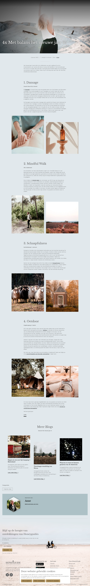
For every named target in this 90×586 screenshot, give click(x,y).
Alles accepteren (26, 580)
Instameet (71, 574)
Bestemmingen (54, 568)
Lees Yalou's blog (64, 475)
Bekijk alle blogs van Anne (31, 504)
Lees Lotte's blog (12, 472)
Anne (25, 416)
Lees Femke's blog (38, 479)
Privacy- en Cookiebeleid (70, 584)
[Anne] (13, 504)
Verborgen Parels (54, 565)
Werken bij (71, 568)
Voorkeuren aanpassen (53, 580)
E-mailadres (5, 543)
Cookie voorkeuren (83, 584)
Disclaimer (59, 584)
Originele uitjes (7, 489)
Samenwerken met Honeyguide (73, 571)
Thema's (52, 563)
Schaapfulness (56, 263)
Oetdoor (45, 330)
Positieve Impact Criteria (75, 576)
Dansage (27, 89)
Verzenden (6, 550)
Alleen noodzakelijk (39, 580)
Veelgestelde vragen (74, 578)
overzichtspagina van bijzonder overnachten (37, 354)
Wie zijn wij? (72, 563)
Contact (71, 565)
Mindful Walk (35, 180)
